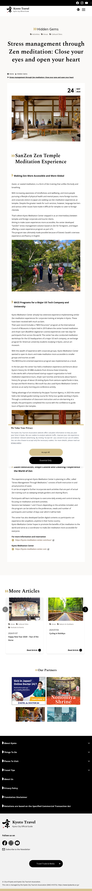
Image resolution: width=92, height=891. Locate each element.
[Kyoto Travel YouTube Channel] (86, 3)
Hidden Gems (22, 74)
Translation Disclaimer (15, 797)
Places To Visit (11, 761)
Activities (36, 34)
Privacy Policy (11, 788)
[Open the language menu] (78, 9)
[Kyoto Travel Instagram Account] (82, 3)
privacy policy (16, 443)
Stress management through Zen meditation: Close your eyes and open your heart (41, 77)
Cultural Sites (57, 34)
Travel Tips (9, 770)
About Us (8, 779)
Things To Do (10, 752)
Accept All (46, 452)
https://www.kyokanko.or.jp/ (68, 885)
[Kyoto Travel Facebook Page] (77, 3)
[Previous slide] (5, 609)
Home (11, 74)
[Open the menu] (83, 9)
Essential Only (45, 460)
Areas (45, 34)
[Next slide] (85, 609)
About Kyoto (10, 743)
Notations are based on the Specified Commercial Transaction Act (37, 806)
